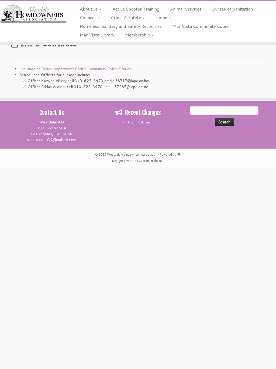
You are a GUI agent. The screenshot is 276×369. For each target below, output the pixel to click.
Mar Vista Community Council (202, 26)
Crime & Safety (126, 17)
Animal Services (185, 9)
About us (89, 9)
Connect (88, 17)
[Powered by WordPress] (179, 153)
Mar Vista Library (97, 35)
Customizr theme (151, 161)
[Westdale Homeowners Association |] (32, 13)
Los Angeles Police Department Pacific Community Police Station (75, 69)
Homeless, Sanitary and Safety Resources (121, 26)
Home (162, 17)
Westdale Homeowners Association (132, 154)
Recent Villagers (139, 122)
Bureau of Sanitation (232, 9)
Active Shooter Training (135, 9)
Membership (138, 35)
